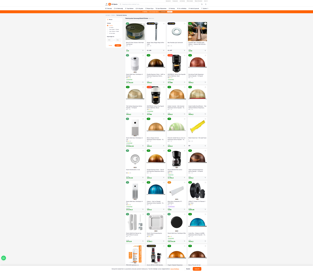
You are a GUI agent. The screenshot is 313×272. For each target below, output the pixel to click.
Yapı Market (130, 8)
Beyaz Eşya (150, 8)
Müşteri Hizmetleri (198, 0)
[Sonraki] (207, 8)
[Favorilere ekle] (143, 23)
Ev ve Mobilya (182, 8)
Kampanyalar (175, 0)
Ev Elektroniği (119, 8)
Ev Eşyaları (140, 8)
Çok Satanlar (182, 0)
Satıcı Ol (206, 0)
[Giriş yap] (206, 4)
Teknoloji (109, 8)
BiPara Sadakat (190, 0)
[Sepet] (202, 4)
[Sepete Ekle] (143, 50)
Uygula (117, 45)
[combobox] (160, 4)
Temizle (110, 45)
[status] (156, 11)
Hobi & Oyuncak (194, 8)
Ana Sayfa (108, 15)
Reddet (188, 269)
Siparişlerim (168, 0)
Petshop (172, 8)
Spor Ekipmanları (161, 8)
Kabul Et (197, 269)
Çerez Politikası (174, 269)
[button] (3, 258)
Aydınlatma (206, 8)
